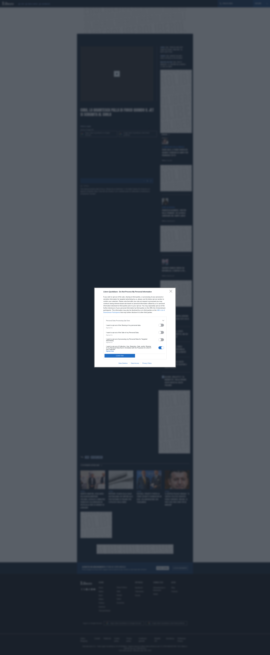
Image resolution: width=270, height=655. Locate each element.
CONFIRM (120, 356)
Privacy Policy (147, 363)
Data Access (135, 363)
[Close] (171, 292)
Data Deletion (123, 363)
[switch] (161, 325)
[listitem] (135, 320)
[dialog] (135, 327)
